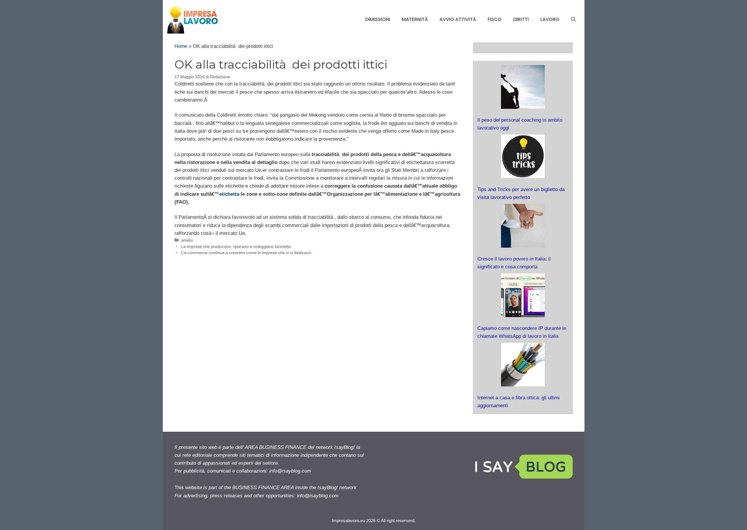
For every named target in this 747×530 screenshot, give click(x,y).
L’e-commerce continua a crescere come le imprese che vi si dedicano (246, 252)
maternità (415, 19)
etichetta (230, 194)
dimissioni (377, 19)
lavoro (549, 19)
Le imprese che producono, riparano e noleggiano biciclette (236, 246)
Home (180, 46)
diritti (521, 19)
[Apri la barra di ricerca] (573, 19)
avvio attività (457, 19)
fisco (495, 19)
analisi (187, 240)
